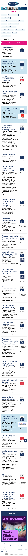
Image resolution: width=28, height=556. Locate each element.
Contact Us (12, 545)
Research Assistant (9, 154)
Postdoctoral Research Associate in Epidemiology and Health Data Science (10, 342)
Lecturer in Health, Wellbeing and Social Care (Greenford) (9, 271)
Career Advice (3, 547)
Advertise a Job (4, 551)
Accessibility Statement (22, 549)
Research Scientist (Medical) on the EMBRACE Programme (8, 202)
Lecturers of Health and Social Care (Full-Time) (9, 419)
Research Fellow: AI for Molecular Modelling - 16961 (9, 168)
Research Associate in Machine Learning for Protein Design (10, 238)
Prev (9, 509)
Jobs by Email (4, 549)
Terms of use (20, 543)
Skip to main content (6, 1)
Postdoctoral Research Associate (9, 220)
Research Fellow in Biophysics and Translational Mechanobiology (8, 495)
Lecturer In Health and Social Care (10, 109)
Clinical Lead (6, 475)
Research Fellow (8, 48)
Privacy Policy (21, 545)
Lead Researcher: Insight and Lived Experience (8, 79)
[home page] (13, 6)
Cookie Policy (20, 547)
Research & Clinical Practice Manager (9, 62)
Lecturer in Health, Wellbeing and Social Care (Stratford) (9, 254)
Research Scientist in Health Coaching (9, 306)
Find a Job (3, 543)
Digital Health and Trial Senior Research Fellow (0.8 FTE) (10, 363)
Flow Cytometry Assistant (7, 323)
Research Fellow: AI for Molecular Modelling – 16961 (9, 128)
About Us (12, 543)
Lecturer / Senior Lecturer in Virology (9, 398)
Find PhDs (3, 545)
